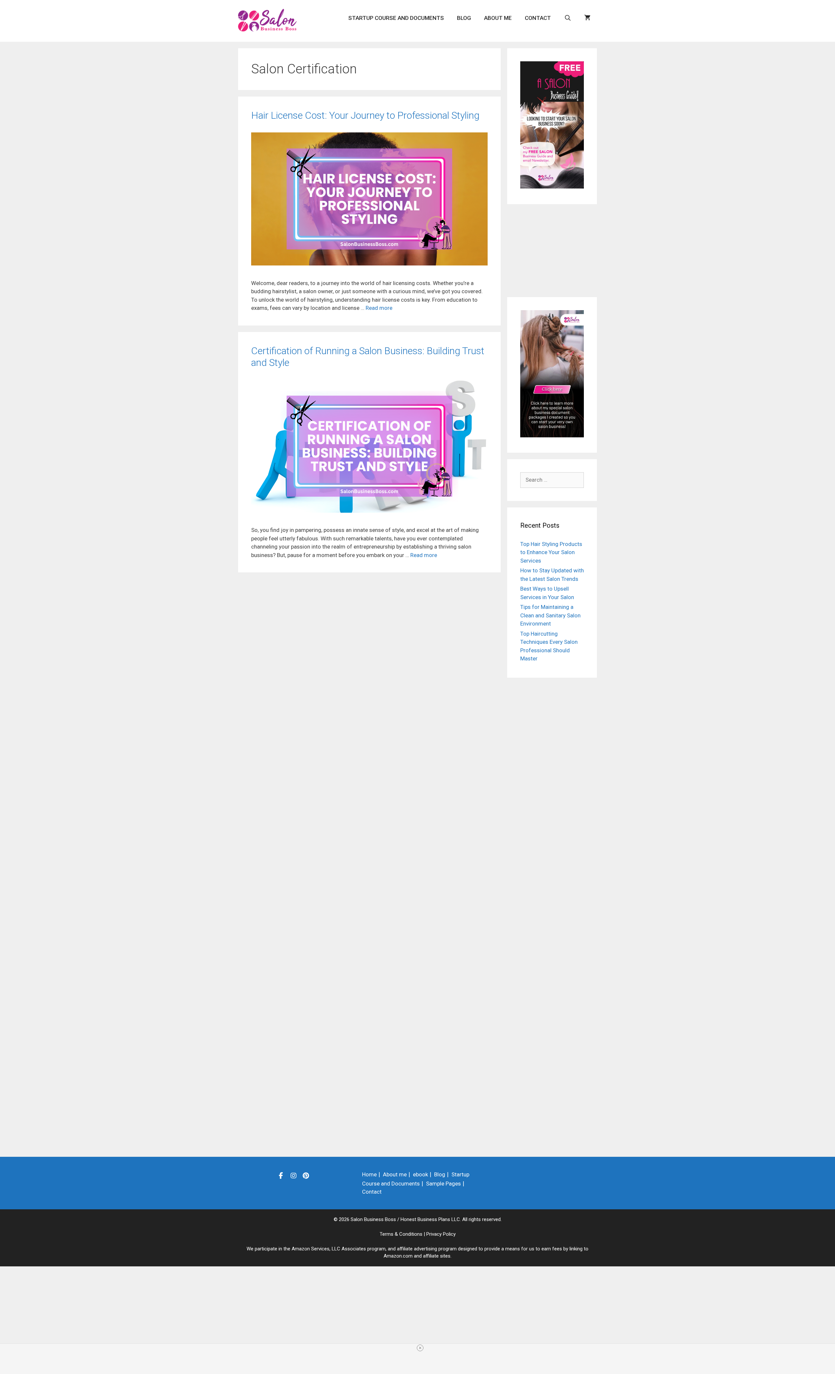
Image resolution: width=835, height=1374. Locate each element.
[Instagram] (293, 1175)
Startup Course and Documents (396, 18)
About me (498, 18)
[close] (420, 1348)
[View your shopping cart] (587, 18)
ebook (420, 1174)
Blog (464, 18)
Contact (538, 18)
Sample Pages (443, 1183)
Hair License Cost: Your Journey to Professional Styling (365, 115)
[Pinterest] (306, 1175)
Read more (379, 308)
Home (369, 1174)
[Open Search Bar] (567, 18)
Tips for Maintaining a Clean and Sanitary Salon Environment (550, 615)
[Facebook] (281, 1175)
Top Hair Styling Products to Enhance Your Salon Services (551, 552)
